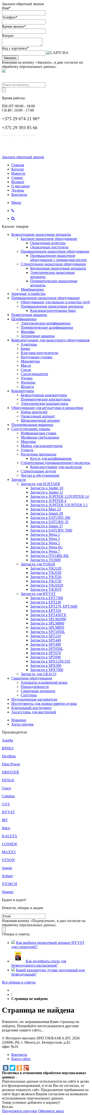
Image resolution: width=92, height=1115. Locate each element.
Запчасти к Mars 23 (45, 509)
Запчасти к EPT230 (45, 602)
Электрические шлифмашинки (46, 323)
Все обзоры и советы (19, 982)
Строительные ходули (38, 471)
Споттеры (29, 695)
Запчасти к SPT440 (45, 640)
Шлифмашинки (24, 319)
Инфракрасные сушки (38, 433)
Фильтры (28, 382)
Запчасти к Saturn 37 (46, 526)
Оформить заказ (51, 1111)
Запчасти (18, 480)
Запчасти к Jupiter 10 (46, 488)
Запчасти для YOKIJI (38, 564)
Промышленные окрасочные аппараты (52, 306)
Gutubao (8, 796)
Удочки (27, 378)
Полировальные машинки (32, 425)
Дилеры (17, 190)
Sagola (7, 868)
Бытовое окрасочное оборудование (49, 239)
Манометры (30, 361)
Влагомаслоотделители (39, 353)
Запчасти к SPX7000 (46, 670)
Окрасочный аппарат (38, 416)
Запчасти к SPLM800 (47, 623)
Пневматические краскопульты (46, 399)
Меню (16, 202)
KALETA (9, 836)
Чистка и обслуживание (40, 475)
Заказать (10, 58)
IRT (5, 820)
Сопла (26, 370)
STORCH (9, 884)
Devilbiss (9, 756)
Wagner (7, 892)
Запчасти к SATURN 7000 (51, 530)
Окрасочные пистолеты (49, 247)
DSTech (8, 780)
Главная (17, 165)
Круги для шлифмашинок (51, 458)
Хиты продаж (22, 724)
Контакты (19, 195)
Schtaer (7, 876)
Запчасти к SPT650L (46, 649)
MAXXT (9, 852)
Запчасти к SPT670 (45, 653)
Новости (18, 173)
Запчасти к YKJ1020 (46, 585)
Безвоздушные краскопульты (44, 395)
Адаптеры (29, 344)
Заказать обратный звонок (23, 157)
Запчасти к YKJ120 (45, 568)
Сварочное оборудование (31, 678)
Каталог (17, 169)
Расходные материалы (38, 454)
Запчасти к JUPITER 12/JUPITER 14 (59, 496)
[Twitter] (12, 1068)
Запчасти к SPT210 (45, 636)
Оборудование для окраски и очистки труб (55, 302)
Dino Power (11, 764)
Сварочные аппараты (38, 691)
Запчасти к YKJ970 (45, 589)
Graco (6, 788)
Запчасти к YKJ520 (45, 577)
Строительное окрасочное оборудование (53, 264)
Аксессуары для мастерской (33, 712)
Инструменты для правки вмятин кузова (44, 704)
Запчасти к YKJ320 (45, 573)
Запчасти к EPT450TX (48, 615)
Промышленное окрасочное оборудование (55, 251)
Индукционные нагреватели (34, 699)
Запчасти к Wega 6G (46, 547)
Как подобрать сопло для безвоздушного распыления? (38, 963)
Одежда (27, 450)
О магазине (20, 186)
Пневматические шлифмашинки (47, 327)
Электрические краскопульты (44, 403)
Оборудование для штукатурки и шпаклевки (47, 408)
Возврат (17, 182)
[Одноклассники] (19, 1068)
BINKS (7, 748)
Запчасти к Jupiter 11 (46, 492)
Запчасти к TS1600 (45, 560)
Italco (6, 828)
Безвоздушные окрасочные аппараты (41, 234)
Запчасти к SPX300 (45, 665)
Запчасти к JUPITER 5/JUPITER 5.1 (59, 505)
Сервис (17, 178)
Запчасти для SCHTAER (40, 484)
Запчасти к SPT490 (45, 644)
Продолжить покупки (19, 1111)
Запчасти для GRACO (38, 674)
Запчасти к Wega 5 (45, 543)
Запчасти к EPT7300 (46, 598)
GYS (6, 804)
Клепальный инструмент (31, 708)
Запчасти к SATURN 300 (50, 518)
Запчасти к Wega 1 (45, 534)
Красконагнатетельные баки (53, 311)
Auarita (7, 740)
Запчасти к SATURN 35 (49, 522)
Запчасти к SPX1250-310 (50, 661)
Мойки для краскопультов (42, 446)
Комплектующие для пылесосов (56, 467)
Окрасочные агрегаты (48, 243)
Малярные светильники (40, 437)
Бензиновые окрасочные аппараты (58, 268)
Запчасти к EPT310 (45, 611)
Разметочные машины (29, 315)
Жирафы (28, 332)
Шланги (27, 387)
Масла (26, 365)
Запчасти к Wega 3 (45, 539)
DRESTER (10, 772)
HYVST (8, 812)
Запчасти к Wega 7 (45, 551)
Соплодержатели (34, 374)
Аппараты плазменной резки (44, 682)
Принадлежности (35, 687)
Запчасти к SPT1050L (47, 632)
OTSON (8, 860)
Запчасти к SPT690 (45, 657)
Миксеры (28, 442)
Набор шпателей (34, 412)
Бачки (25, 349)
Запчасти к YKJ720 (45, 581)
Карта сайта (20, 1059)
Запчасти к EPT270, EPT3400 (53, 606)
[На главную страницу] (12, 990)
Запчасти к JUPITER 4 (48, 501)
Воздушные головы (36, 357)
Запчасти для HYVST (38, 594)
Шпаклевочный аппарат (40, 420)
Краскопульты (22, 391)
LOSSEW (9, 844)
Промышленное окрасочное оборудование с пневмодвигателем (58, 258)
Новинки (18, 720)
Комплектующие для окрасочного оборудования (50, 340)
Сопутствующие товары (30, 429)
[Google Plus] (26, 1068)
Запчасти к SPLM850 (47, 627)
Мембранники (32, 289)
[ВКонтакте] (5, 1068)
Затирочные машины (38, 336)
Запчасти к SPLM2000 (48, 619)
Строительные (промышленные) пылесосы (55, 463)
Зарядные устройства (28, 294)
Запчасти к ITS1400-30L (49, 556)
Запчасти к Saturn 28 (46, 513)
